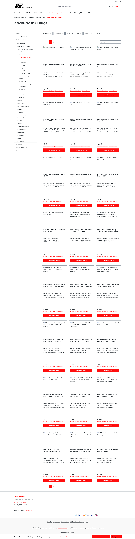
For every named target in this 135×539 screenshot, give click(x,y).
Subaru (18, 33)
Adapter (22, 68)
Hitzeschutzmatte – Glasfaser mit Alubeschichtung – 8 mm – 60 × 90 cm (80, 450)
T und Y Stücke (22, 86)
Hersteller (46, 33)
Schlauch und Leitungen (24, 76)
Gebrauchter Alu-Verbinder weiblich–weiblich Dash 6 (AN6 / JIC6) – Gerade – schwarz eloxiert (108, 230)
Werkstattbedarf (20, 40)
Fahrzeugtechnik (21, 43)
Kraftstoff (23, 65)
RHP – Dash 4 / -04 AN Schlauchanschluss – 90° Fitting (52, 450)
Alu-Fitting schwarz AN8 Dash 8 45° (80, 175)
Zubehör (23, 70)
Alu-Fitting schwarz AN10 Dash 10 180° (81, 120)
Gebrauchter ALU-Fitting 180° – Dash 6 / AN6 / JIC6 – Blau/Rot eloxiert (54, 285)
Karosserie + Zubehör (23, 106)
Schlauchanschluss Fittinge (25, 84)
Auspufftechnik (21, 97)
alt (19, 54)
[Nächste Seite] (56, 42)
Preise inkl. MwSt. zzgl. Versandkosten (53, 91)
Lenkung (20, 109)
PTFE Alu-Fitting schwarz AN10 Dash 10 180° (54, 230)
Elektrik (19, 138)
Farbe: (68, 33)
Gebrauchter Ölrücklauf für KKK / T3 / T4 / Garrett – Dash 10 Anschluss (81, 340)
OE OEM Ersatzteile (21, 37)
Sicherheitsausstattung (23, 126)
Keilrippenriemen (22, 129)
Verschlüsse (22, 89)
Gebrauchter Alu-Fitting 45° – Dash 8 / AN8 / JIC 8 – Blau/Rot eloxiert (81, 285)
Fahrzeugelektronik (22, 147)
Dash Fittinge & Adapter (24, 52)
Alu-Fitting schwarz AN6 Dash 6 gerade (108, 65)
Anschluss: (58, 33)
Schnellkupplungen (25, 60)
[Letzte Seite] (60, 42)
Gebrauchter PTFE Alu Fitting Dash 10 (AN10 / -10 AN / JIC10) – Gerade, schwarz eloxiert (108, 395)
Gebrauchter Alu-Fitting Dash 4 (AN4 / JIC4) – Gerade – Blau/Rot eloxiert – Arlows (81, 230)
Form (77, 33)
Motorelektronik (22, 115)
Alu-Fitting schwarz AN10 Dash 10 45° (54, 175)
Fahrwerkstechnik (22, 132)
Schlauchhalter (24, 62)
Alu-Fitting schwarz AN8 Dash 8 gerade (107, 120)
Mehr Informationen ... (65, 537)
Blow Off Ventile (22, 120)
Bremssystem (21, 141)
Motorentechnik (22, 103)
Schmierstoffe (21, 94)
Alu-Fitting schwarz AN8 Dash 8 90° (53, 65)
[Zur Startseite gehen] (26, 6)
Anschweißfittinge (23, 81)
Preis (96, 33)
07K (17, 150)
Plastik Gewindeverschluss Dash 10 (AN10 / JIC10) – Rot (53, 395)
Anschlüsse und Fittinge (26, 57)
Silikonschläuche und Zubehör (25, 49)
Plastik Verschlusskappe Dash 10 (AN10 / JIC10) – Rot (80, 65)
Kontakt (49, 522)
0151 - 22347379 (20, 502)
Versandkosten (62, 528)
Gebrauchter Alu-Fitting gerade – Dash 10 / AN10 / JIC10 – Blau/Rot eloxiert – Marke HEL (108, 285)
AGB (87, 522)
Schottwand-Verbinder (26, 73)
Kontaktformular (29, 510)
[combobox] (71, 6)
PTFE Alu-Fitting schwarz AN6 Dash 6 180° (53, 120)
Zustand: (87, 33)
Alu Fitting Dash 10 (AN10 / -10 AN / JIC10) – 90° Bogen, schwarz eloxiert (80, 395)
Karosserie (19, 144)
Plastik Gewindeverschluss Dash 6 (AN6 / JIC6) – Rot (106, 340)
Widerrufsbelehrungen (77, 522)
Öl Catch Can (21, 123)
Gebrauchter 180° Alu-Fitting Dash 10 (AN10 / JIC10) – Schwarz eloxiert (53, 340)
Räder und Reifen (22, 118)
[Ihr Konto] (109, 6)
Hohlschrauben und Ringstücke (26, 92)
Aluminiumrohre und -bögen (25, 46)
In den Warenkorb (54, 95)
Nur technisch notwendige (101, 537)
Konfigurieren (116, 537)
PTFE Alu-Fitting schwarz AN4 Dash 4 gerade (107, 450)
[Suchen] (86, 6)
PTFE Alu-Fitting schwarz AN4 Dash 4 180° (107, 175)
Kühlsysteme (21, 135)
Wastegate (20, 112)
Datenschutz (65, 522)
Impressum (56, 522)
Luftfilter (20, 100)
